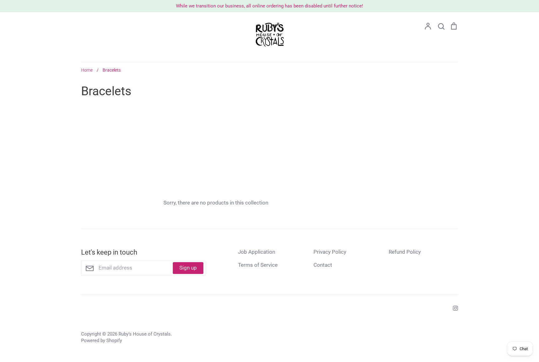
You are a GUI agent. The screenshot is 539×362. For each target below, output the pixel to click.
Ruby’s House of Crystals (145, 334)
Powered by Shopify (101, 340)
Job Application (256, 252)
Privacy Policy (329, 252)
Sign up (188, 268)
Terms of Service (258, 265)
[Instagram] (453, 308)
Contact (322, 265)
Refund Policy (405, 252)
